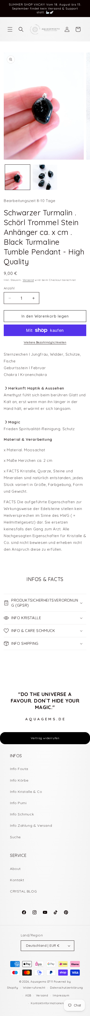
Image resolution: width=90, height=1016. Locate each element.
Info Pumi (18, 803)
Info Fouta (19, 769)
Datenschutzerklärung (66, 987)
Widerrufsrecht (34, 987)
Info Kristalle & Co (26, 791)
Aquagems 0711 (41, 981)
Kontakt (17, 880)
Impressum (61, 995)
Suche (15, 837)
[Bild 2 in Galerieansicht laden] (45, 177)
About (15, 868)
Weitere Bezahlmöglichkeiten (45, 342)
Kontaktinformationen (47, 1003)
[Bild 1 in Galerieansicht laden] (17, 177)
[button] (10, 29)
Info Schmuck (22, 814)
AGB (28, 995)
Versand (28, 280)
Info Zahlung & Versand (31, 825)
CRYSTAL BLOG (23, 891)
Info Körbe (19, 780)
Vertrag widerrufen (45, 738)
